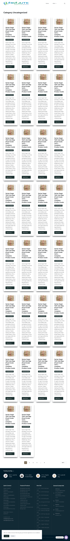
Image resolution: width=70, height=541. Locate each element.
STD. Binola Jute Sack (25, 495)
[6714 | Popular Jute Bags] (38, 476)
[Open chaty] (66, 537)
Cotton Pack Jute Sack (25, 503)
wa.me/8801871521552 (9, 508)
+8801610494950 (59, 506)
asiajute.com (58, 515)
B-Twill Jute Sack (24, 491)
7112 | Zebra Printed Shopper (29, 475)
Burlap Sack (23, 508)
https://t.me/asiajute (8, 491)
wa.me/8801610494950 (9, 502)
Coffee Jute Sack (24, 500)
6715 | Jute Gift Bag (61, 475)
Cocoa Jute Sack (23, 502)
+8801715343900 (59, 502)
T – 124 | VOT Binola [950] (43, 508)
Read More (10, 67)
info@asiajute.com (59, 510)
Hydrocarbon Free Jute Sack (26, 507)
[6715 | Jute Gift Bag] (54, 476)
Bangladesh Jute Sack (25, 490)
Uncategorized (9, 39)
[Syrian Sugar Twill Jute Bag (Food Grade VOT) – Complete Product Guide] (11, 22)
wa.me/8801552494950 (9, 505)
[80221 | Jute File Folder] (5, 476)
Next (63, 462)
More (54, 3)
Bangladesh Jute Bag (25, 488)
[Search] (64, 3)
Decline (12, 536)
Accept (6, 536)
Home (47, 3)
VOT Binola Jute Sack (25, 493)
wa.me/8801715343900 (9, 498)
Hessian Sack (23, 505)
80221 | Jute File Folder (13, 475)
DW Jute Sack (23, 498)
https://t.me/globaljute (8, 495)
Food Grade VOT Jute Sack (26, 497)
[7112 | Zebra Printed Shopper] (22, 476)
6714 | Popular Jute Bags (45, 475)
